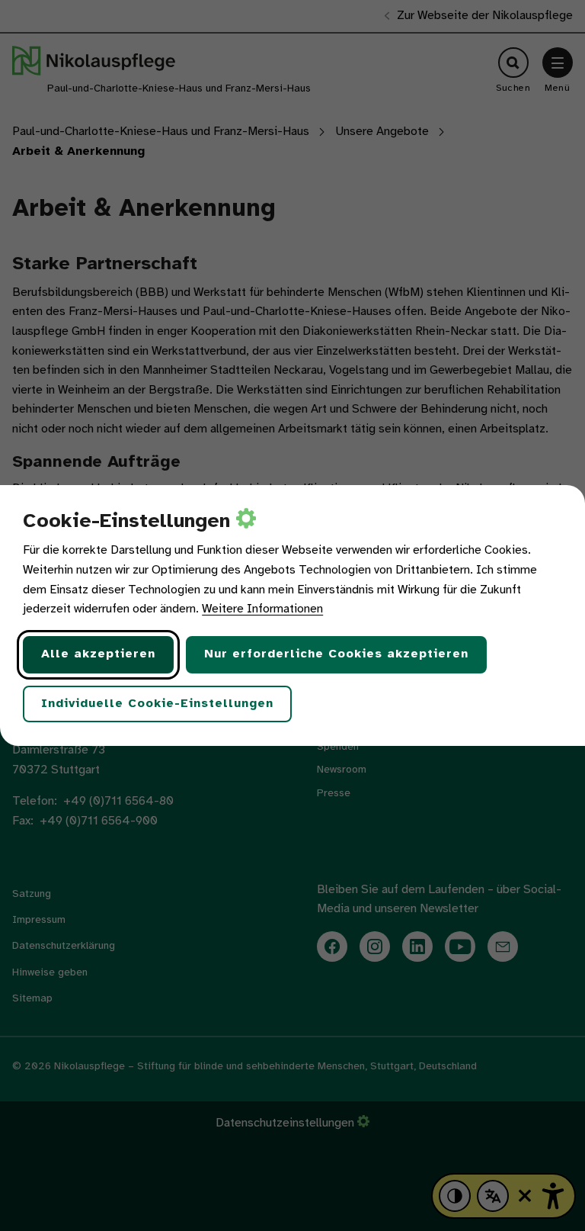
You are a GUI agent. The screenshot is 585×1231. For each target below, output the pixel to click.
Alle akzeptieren (98, 654)
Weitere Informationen (262, 609)
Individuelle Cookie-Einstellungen (157, 703)
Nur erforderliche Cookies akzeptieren (336, 654)
